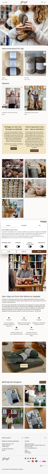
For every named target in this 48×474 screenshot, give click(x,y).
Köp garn (19, 29)
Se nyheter (11, 189)
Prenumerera (24, 365)
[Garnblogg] (28, 458)
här (12, 448)
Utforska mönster (27, 29)
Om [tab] (39, 225)
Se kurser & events (11, 209)
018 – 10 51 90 (31, 443)
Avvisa (8, 251)
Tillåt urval (24, 251)
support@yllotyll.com (32, 448)
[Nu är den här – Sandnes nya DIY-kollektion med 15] (13, 395)
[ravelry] (33, 458)
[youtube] (35, 458)
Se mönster (34, 171)
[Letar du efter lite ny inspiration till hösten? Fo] (35, 418)
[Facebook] (25, 458)
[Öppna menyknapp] (3, 2)
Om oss (12, 171)
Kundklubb (13, 148)
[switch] (18, 247)
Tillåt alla (39, 251)
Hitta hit (3, 450)
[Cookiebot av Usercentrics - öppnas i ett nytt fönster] (41, 222)
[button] (22, 52)
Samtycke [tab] (8, 225)
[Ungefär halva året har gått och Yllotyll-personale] (13, 418)
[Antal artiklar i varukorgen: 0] (45, 2)
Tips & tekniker (34, 150)
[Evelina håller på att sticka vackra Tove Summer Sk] (35, 395)
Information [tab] (24, 225)
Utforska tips (34, 189)
